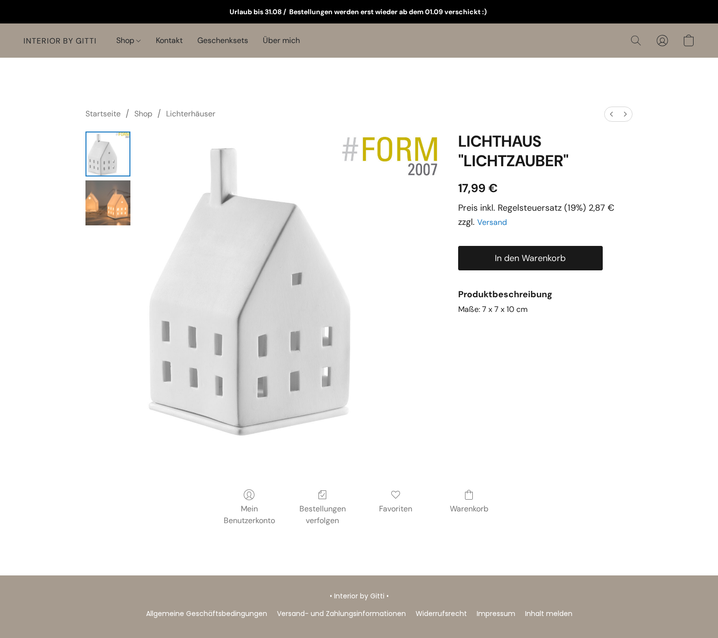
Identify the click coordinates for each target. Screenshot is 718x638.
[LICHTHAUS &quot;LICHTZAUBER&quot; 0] (107, 154)
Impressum (496, 613)
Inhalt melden (548, 613)
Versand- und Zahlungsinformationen (341, 613)
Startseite (103, 114)
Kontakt (169, 40)
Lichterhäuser (190, 114)
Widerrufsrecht (441, 613)
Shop (126, 40)
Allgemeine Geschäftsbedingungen (206, 613)
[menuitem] (611, 114)
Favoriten (395, 509)
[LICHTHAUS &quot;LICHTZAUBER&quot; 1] (107, 202)
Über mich (281, 40)
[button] (60, 40)
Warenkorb (469, 509)
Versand (492, 222)
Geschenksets (222, 40)
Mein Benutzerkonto (249, 515)
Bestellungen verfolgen (322, 515)
